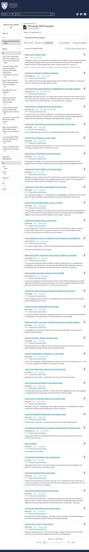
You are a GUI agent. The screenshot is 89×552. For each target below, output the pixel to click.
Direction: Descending (79, 43)
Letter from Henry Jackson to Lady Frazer (41, 338)
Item (6, 167)
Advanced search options (35, 37)
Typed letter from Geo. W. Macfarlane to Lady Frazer (45, 187)
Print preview (29, 43)
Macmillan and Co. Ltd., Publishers (9, 92)
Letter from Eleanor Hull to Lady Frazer (40, 473)
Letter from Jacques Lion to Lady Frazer (41, 220)
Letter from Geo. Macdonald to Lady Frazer (42, 306)
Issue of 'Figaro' (31, 444)
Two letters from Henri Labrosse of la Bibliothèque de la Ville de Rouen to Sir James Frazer (53, 89)
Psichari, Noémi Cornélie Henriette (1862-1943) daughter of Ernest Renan (10, 111)
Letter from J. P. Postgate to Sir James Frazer (43, 153)
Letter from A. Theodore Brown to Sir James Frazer (45, 399)
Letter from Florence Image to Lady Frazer (41, 491)
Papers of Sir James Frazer (10, 42)
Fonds (5, 190)
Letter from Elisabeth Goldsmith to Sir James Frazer (45, 414)
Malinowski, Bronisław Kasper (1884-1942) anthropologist (9, 101)
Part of (5, 33)
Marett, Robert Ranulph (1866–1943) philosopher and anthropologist (10, 83)
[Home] (10, 6)
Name (5, 49)
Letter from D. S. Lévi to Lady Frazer (39, 524)
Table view (49, 43)
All (3, 37)
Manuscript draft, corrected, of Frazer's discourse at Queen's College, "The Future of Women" (53, 322)
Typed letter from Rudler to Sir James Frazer (42, 457)
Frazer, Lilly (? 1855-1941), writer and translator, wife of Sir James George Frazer (11, 60)
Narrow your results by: (11, 26)
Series (5, 173)
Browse (5, 14)
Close (33, 23)
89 (69, 542)
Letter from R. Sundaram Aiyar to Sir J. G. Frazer (43, 203)
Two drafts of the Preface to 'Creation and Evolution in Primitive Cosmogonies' (53, 428)
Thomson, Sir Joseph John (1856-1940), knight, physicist (10, 120)
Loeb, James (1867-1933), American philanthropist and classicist (10, 140)
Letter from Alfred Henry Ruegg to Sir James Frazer (45, 369)
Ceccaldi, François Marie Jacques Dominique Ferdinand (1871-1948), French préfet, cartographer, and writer (10, 71)
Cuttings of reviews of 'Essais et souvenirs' (42, 73)
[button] (77, 14)
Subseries (5, 179)
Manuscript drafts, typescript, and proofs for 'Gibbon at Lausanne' (51, 255)
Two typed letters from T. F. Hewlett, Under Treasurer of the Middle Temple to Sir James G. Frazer (53, 238)
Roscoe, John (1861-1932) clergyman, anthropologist (10, 149)
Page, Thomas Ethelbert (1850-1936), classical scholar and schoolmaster (10, 130)
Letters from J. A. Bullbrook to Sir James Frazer (43, 106)
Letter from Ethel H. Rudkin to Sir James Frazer (43, 169)
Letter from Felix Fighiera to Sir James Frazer (42, 508)
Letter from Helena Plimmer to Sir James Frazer (44, 383)
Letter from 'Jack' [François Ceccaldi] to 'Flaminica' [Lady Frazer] (50, 124)
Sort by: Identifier (65, 43)
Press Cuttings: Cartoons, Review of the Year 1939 (44, 273)
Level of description (7, 158)
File (5, 184)
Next (73, 542)
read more (73, 64)
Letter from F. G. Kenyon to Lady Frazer (40, 138)
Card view (40, 43)
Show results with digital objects (76, 48)
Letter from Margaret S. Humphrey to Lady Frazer (44, 354)
